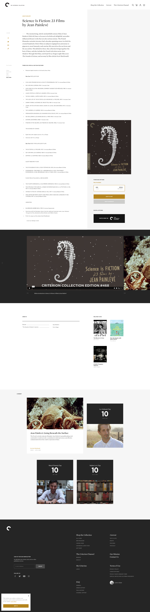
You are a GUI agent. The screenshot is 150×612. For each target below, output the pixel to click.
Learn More (13, 601)
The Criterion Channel (121, 5)
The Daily (112, 545)
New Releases (80, 540)
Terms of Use (115, 566)
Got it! (16, 605)
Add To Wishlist (109, 201)
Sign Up (78, 559)
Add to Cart (109, 196)
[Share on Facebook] (8, 38)
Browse (78, 557)
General (78, 585)
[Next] (147, 263)
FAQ (78, 582)
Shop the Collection (97, 5)
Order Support (80, 587)
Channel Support (81, 592)
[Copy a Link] (8, 49)
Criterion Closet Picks (83, 545)
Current (108, 5)
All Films (79, 538)
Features (112, 543)
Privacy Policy (114, 569)
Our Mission (115, 554)
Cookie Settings (114, 571)
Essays (32, 450)
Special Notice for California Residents (122, 576)
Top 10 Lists (113, 538)
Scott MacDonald (36, 448)
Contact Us (114, 557)
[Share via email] (8, 45)
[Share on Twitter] (8, 42)
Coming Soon (80, 543)
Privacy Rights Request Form (118, 574)
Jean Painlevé (26, 16)
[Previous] (2, 263)
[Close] (28, 596)
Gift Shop (79, 548)
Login (78, 569)
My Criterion (81, 566)
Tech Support (80, 590)
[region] (16, 602)
